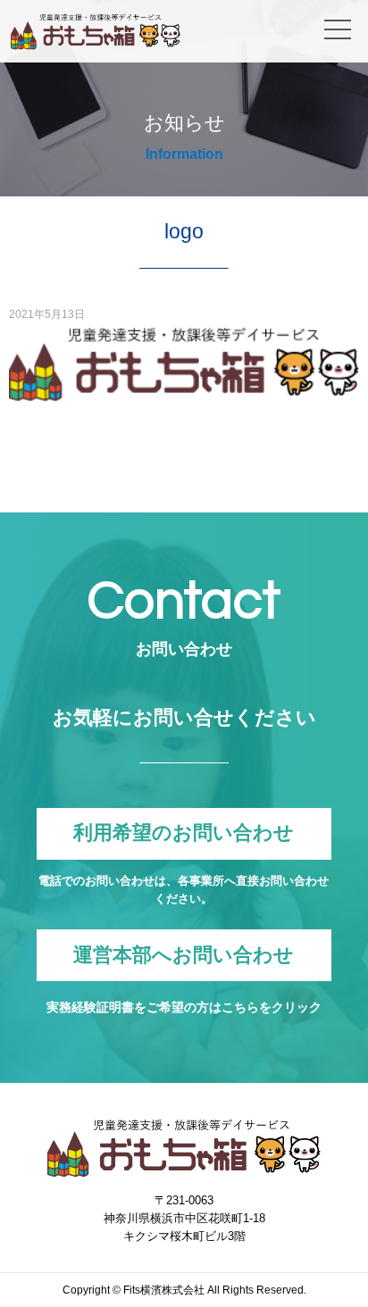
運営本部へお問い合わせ (183, 955)
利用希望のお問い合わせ (183, 833)
